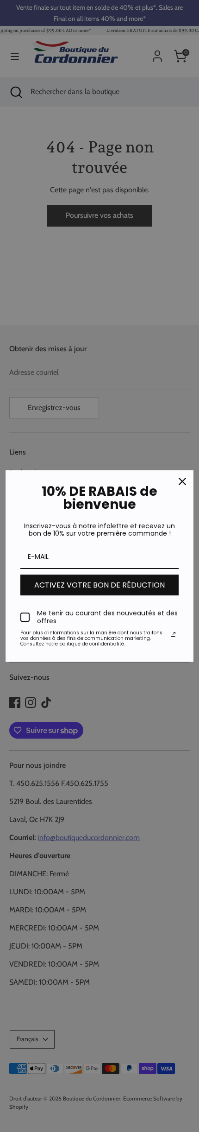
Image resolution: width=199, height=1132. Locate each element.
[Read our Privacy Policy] (173, 634)
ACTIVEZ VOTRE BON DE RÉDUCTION (99, 585)
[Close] (182, 481)
